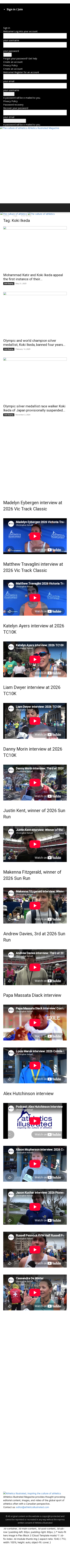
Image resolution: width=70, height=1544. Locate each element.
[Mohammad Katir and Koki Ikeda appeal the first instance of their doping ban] (35, 248)
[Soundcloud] (26, 19)
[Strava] (29, 19)
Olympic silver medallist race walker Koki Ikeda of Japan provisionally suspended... (34, 408)
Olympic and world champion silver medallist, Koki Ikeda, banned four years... (34, 343)
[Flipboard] (7, 19)
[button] (5, 207)
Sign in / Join (15, 9)
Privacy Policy (10, 65)
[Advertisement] (35, 166)
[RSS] (21, 19)
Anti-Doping (8, 283)
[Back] (4, 24)
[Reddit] (19, 19)
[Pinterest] (16, 19)
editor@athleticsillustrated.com (32, 1507)
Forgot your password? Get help (20, 58)
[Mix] (14, 19)
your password (11, 51)
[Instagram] (9, 19)
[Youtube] (33, 19)
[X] (31, 19)
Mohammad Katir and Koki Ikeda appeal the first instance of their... (33, 277)
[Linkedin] (12, 19)
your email (8, 81)
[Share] (24, 19)
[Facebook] (4, 19)
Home (6, 215)
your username (11, 40)
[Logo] (14, 213)
